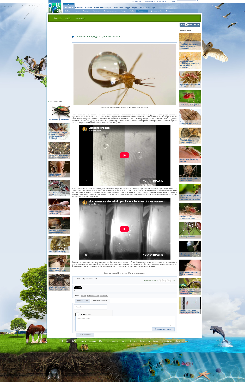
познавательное (93, 296)
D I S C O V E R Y (55, 1)
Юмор (96, 8)
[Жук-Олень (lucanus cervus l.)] (59, 189)
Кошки (77, 11)
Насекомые (142, 11)
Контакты (179, 341)
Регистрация (149, 1)
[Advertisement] (58, 61)
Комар (83, 296)
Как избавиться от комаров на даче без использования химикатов (190, 197)
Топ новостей (56, 101)
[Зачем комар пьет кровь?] (190, 99)
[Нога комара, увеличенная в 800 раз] (190, 80)
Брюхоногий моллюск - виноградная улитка (58, 231)
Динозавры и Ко (156, 11)
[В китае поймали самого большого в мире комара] (190, 118)
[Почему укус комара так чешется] (190, 156)
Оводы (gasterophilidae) (58, 251)
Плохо (162, 280)
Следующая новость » (138, 273)
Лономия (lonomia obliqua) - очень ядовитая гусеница (59, 156)
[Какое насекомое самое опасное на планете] (190, 175)
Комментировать (100, 300)
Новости (83, 341)
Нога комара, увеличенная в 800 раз (190, 85)
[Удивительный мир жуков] (59, 114)
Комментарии (82, 300)
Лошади (86, 11)
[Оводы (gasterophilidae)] (59, 246)
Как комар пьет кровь (188, 237)
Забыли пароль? (161, 1)
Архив (124, 341)
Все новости (123, 273)
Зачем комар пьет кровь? (189, 105)
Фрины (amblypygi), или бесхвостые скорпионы (58, 288)
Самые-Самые (144, 8)
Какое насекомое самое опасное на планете (189, 179)
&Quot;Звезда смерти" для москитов (188, 255)
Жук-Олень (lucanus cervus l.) (56, 194)
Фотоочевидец (112, 341)
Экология (88, 8)
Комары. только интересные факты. (187, 217)
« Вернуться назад (109, 273)
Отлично (170, 280)
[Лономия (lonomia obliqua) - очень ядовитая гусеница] (59, 151)
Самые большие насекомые (55, 212)
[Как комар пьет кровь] (190, 231)
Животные (68, 8)
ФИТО (74, 341)
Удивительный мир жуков (59, 119)
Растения (79, 8)
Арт (153, 8)
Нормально (165, 280)
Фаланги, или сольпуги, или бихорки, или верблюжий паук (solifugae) (58, 135)
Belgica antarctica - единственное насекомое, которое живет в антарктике (189, 64)
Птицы (123, 11)
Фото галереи (105, 8)
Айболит (92, 341)
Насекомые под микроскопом (55, 175)
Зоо (66, 18)
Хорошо (167, 280)
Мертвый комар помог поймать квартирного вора (190, 311)
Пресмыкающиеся (110, 11)
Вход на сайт (136, 1)
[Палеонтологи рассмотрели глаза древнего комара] (190, 137)
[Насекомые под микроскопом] (59, 170)
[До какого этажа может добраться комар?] (190, 269)
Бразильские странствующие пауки (57, 269)
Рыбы (132, 11)
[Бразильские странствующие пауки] (59, 265)
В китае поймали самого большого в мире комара (189, 123)
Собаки (67, 11)
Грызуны (96, 11)
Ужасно (160, 280)
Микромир (170, 11)
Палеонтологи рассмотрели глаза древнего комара (187, 140)
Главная (57, 18)
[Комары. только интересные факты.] (190, 212)
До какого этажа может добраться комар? (188, 273)
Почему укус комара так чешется (189, 160)
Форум (128, 8)
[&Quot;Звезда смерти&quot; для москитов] (190, 250)
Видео (134, 8)
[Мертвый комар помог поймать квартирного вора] (190, 307)
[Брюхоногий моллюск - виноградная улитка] (59, 227)
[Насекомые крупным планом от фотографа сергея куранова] (190, 288)
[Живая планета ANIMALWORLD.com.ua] (54, 8)
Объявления (118, 8)
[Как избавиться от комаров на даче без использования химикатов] (190, 194)
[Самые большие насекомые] (59, 208)
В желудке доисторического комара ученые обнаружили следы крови (189, 45)
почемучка (104, 296)
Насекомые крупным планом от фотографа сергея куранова (188, 291)
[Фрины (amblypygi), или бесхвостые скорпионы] (59, 283)
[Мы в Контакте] (190, 26)
